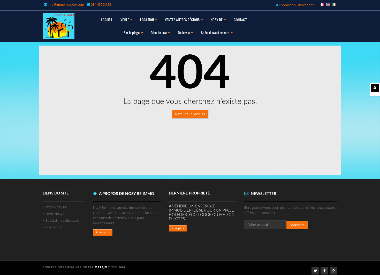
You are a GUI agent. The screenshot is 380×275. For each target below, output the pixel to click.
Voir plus (178, 228)
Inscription (53, 227)
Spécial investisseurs (215, 32)
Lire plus (103, 232)
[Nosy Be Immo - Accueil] (58, 30)
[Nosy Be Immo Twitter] (315, 270)
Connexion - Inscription (296, 5)
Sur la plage (132, 32)
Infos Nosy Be (56, 207)
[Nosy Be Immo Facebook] (324, 270)
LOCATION (147, 19)
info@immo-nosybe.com (66, 4)
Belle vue (184, 32)
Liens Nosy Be (56, 213)
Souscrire (297, 224)
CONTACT (240, 19)
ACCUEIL (107, 19)
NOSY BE (217, 19)
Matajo (101, 267)
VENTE (125, 19)
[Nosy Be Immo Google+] (333, 270)
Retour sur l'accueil (190, 114)
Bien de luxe (159, 32)
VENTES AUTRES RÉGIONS (182, 19)
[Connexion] (375, 88)
